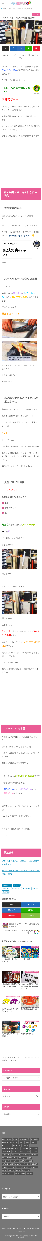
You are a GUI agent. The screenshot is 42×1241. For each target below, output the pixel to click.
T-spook (34, 1142)
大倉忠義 (27, 888)
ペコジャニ (5, 1161)
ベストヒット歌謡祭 (24, 1158)
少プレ (12, 1167)
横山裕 (36, 888)
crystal (15, 1139)
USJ (3, 1145)
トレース (34, 1152)
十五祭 (30, 1161)
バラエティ (7, 885)
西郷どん (11, 1170)
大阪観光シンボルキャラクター (20, 1164)
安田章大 (34, 1164)
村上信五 (19, 1167)
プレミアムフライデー (9, 1158)
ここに (9, 1145)
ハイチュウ (5, 1155)
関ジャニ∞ (25, 1170)
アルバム (25, 1145)
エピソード (24, 1148)
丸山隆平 (23, 1161)
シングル (15, 1152)
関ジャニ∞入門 (20, 1173)
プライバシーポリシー (32, 1228)
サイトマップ (18, 1228)
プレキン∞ (34, 1155)
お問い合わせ (7, 1228)
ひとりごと (16, 1145)
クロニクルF (6, 1152)
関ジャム (29, 1173)
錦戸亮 (6, 892)
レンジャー (14, 1161)
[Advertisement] (21, 162)
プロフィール (21, 1231)
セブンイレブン (25, 1152)
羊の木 (4, 1170)
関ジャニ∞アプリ (7, 1173)
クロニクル (17, 888)
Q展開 (28, 1142)
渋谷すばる (33, 1167)
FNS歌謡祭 (34, 1139)
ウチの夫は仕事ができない (10, 1148)
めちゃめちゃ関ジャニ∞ (23, 1236)
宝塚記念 (5, 1167)
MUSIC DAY (14, 1142)
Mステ (22, 1142)
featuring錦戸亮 (24, 1139)
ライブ (18, 885)
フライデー (25, 1155)
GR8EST (7, 888)
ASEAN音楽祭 (6, 1139)
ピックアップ (15, 1155)
